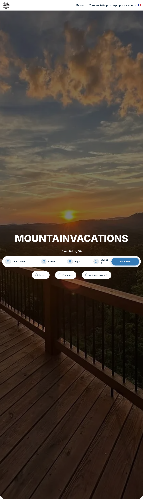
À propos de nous (123, 5)
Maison (80, 5)
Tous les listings (98, 5)
